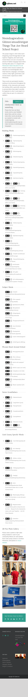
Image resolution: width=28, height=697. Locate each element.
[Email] (22, 619)
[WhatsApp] (17, 619)
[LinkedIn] (14, 619)
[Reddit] (11, 619)
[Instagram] (8, 635)
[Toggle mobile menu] (25, 2)
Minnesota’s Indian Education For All (12, 66)
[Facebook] (5, 619)
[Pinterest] (19, 619)
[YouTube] (5, 635)
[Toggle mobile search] (21, 2)
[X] (8, 619)
